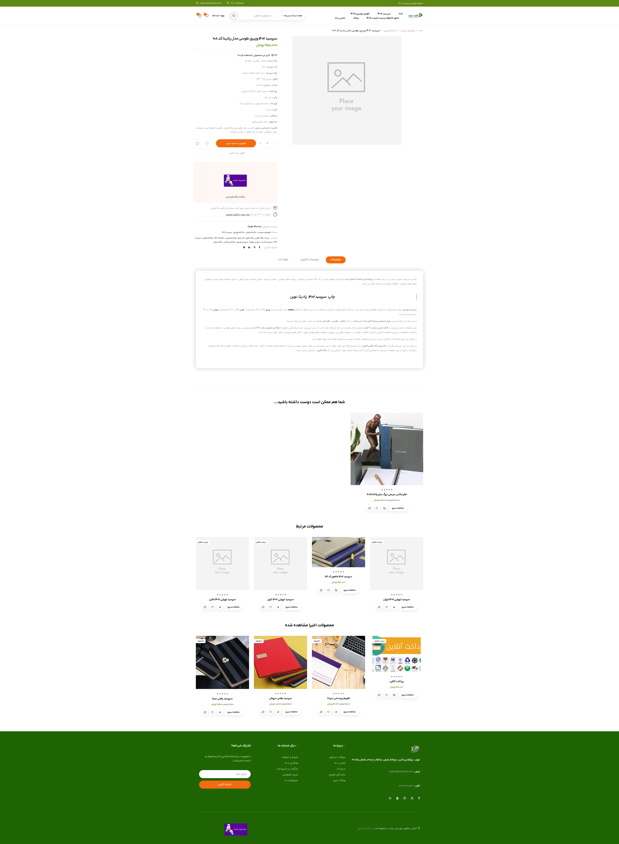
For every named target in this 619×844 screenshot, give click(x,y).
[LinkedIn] (249, 247)
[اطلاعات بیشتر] (336, 712)
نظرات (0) (283, 260)
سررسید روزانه (254, 242)
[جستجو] (233, 15)
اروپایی (215, 310)
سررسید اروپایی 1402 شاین (222, 600)
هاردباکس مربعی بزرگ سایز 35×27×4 (387, 495)
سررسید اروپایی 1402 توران (396, 600)
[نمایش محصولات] (394, 607)
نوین (293, 297)
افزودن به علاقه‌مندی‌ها (207, 143)
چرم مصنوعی (231, 238)
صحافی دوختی (229, 242)
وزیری (267, 310)
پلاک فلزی (250, 238)
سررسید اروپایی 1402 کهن (280, 600)
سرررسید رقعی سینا (222, 699)
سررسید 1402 (227, 232)
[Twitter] (254, 247)
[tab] (336, 259)
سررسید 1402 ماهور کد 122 (338, 577)
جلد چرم (241, 238)
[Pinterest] (244, 247)
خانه (421, 31)
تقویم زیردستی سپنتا (338, 698)
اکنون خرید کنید (237, 153)
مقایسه (197, 143)
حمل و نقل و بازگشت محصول (238, 214)
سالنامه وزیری (390, 31)
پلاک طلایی (259, 238)
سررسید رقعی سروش (280, 698)
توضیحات (336, 260)
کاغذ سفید (217, 242)
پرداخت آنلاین (397, 681)
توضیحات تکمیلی (309, 260)
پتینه (267, 238)
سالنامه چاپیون (364, 829)
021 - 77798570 (237, 3)
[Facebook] (259, 247)
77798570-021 (406, 786)
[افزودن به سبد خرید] (384, 508)
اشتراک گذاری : (270, 247)
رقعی (242, 310)
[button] (199, 16)
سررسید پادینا (267, 242)
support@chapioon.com (210, 3)
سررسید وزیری (242, 242)
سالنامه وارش (251, 232)
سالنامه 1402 (219, 238)
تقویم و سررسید (407, 31)
